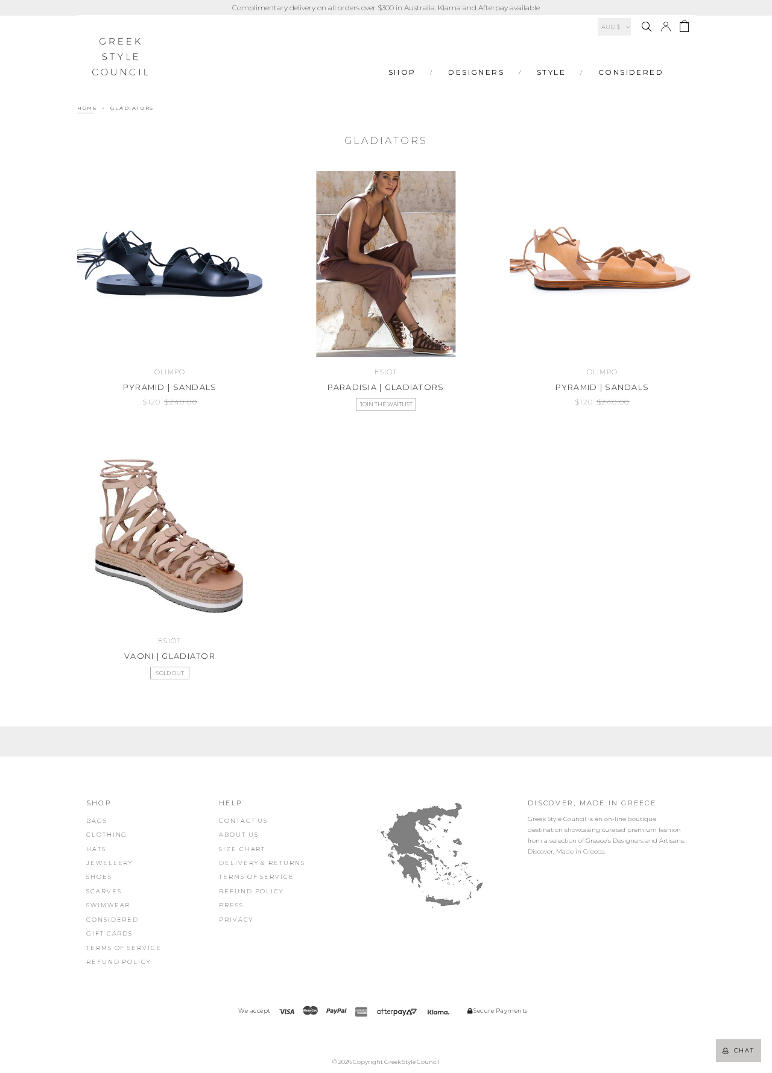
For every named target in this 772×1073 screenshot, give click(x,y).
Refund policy (118, 961)
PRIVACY (236, 919)
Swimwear (108, 905)
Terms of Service (124, 948)
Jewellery (109, 863)
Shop (402, 72)
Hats (96, 849)
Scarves (103, 891)
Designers (476, 72)
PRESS (231, 905)
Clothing (106, 834)
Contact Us (243, 820)
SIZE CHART (242, 849)
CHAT (742, 1050)
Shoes (99, 876)
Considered (630, 72)
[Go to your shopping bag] (684, 28)
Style (551, 72)
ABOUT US (238, 834)
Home (87, 108)
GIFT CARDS (109, 933)
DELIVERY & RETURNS (262, 863)
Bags (96, 820)
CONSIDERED (112, 919)
